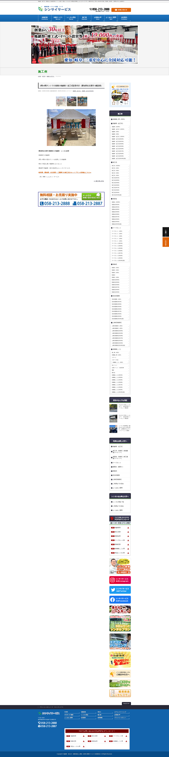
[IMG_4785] (82, 101)
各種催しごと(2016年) (117, 387)
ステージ (114, 357)
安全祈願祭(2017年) (116, 311)
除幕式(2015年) (115, 292)
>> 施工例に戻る (99, 181)
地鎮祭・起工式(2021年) (118, 141)
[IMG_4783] (61, 101)
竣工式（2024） (116, 168)
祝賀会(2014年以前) (116, 224)
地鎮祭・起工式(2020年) (118, 143)
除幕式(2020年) (115, 279)
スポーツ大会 (115, 359)
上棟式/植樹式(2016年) (117, 340)
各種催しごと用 (120, 548)
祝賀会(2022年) (115, 204)
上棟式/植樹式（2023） (117, 328)
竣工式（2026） (116, 173)
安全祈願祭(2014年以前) (118, 318)
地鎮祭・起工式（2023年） (118, 136)
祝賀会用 (117, 536)
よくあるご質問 (117, 488)
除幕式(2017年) (115, 287)
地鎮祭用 (117, 527)
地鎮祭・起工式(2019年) (118, 146)
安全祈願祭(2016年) (116, 313)
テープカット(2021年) (117, 243)
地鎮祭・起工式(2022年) (88, 91)
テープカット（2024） (117, 233)
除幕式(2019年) (115, 282)
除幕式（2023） (116, 267)
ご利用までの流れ (118, 483)
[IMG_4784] (71, 101)
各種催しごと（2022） (118, 362)
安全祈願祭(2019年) (116, 306)
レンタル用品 (84, 714)
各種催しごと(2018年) (117, 382)
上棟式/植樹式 (117, 322)
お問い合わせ (166, 242)
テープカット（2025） (117, 236)
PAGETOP (126, 703)
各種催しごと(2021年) (117, 375)
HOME (66, 712)
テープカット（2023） (117, 241)
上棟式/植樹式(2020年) (117, 330)
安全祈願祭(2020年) (116, 304)
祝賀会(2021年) (115, 207)
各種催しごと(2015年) (117, 389)
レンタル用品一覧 (118, 502)
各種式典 (83, 712)
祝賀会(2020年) (115, 209)
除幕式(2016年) (115, 289)
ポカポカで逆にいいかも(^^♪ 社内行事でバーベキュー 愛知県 (124, 406)
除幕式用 (117, 544)
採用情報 (100, 717)
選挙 (113, 370)
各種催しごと (117, 349)
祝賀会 (115, 199)
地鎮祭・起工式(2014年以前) (119, 158)
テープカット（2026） (117, 238)
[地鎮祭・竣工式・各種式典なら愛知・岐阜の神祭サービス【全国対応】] (55, 9)
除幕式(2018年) (115, 284)
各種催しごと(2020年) (117, 377)
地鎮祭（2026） (116, 134)
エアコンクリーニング (120, 712)
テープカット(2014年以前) (118, 260)
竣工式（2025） (116, 170)
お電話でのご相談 (166, 232)
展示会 (113, 372)
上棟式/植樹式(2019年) (117, 333)
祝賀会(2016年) (115, 219)
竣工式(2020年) (115, 180)
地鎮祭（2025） (116, 131)
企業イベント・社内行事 (118, 367)
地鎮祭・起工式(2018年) (118, 148)
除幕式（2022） (116, 270)
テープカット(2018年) (117, 250)
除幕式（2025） (116, 272)
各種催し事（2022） (117, 355)
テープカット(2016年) (117, 255)
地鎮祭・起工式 (117, 446)
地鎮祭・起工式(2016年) (118, 153)
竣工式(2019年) (115, 182)
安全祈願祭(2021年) (116, 301)
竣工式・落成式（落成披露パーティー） (120, 451)
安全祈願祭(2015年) (116, 316)
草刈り (99, 712)
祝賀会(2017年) (115, 216)
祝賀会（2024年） (116, 202)
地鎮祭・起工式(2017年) (118, 151)
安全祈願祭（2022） (117, 299)
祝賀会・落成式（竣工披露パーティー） (120, 457)
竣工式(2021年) (115, 177)
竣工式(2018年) (115, 185)
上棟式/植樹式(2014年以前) (118, 345)
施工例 (99, 714)
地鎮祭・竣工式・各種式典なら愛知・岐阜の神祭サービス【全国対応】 (82, 754)
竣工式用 (117, 532)
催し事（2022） (116, 352)
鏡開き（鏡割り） (118, 467)
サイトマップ (57, 707)
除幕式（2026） (116, 277)
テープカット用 (120, 540)
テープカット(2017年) (117, 253)
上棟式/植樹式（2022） (117, 325)
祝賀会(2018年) (115, 214)
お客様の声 (117, 714)
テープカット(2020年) (117, 245)
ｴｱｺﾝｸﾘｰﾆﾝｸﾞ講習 (68, 714)
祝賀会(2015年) (115, 221)
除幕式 (115, 264)
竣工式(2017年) (115, 187)
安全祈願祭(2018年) (116, 309)
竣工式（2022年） (116, 165)
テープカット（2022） (117, 231)
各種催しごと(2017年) (117, 384)
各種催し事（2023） (119, 119)
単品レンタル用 (120, 553)
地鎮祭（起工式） (77, 91)
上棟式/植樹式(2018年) (117, 335)
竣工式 (115, 162)
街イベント (114, 365)
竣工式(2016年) (115, 190)
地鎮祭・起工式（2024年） (118, 129)
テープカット (117, 228)
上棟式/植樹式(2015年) (117, 343)
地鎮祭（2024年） (116, 126)
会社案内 (83, 717)
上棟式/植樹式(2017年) (117, 338)
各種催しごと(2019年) (117, 379)
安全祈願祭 (116, 296)
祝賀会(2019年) (115, 211)
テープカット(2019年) (117, 248)
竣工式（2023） (116, 175)
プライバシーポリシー (45, 707)
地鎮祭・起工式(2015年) (118, 156)
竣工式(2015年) (115, 192)
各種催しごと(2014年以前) (118, 392)
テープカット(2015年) (117, 258)
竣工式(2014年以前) (116, 194)
